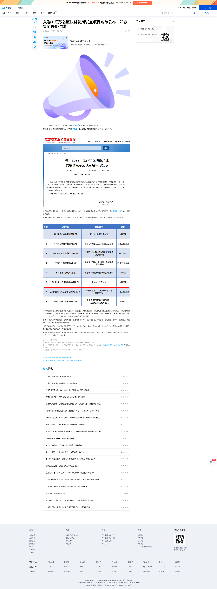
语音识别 (177, 567)
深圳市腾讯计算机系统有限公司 (86, 582)
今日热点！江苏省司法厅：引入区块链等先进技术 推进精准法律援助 (70, 500)
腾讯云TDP (105, 544)
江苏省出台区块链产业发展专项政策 (58, 376)
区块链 (75, 125)
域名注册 (51, 562)
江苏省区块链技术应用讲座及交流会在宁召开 (62, 383)
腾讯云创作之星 (106, 541)
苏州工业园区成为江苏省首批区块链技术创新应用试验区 (65, 424)
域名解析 (146, 562)
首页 (3, 13)
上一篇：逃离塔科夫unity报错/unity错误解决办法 (57, 357)
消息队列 (98, 562)
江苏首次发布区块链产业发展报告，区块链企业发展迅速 (65, 397)
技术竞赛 (68, 544)
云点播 (114, 571)
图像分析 (130, 567)
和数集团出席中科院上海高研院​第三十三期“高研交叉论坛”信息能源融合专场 (72, 479)
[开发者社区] (19, 8)
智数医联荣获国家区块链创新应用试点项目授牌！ (63, 466)
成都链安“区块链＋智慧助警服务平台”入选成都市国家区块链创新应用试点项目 (73, 431)
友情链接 (140, 544)
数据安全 (51, 571)
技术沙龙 (32, 541)
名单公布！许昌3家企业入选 (56, 493)
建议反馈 (186, 7)
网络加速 (114, 562)
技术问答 (32, 538)
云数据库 (130, 562)
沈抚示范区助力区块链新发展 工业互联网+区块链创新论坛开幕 (68, 507)
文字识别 (98, 571)
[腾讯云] (6, 8)
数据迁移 (177, 571)
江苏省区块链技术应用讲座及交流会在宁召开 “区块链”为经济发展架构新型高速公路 (74, 404)
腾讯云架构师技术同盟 (108, 538)
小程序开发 (146, 571)
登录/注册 (208, 8)
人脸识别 (51, 567)
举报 (129, 31)
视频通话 (114, 567)
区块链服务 (83, 562)
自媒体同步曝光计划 (72, 535)
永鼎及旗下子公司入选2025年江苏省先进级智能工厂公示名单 (67, 390)
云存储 (161, 562)
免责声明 (140, 538)
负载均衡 (67, 571)
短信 (81, 571)
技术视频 (32, 544)
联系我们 (140, 541)
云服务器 (67, 562)
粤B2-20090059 (113, 582)
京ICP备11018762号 (125, 585)
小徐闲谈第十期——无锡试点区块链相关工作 (62, 438)
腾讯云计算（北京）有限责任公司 (96, 585)
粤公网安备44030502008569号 (130, 582)
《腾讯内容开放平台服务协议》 (112, 345)
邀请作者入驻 (70, 538)
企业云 (82, 567)
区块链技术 (117, 211)
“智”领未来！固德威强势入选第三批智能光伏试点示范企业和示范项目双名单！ (73, 411)
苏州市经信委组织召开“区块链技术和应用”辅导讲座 (64, 445)
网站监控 (162, 571)
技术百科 (32, 550)
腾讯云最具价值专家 (108, 535)
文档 (179, 7)
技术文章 (32, 535)
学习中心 (32, 547)
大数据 (129, 571)
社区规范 (140, 535)
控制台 (194, 7)
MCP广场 (51, 13)
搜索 (194, 13)
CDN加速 (99, 567)
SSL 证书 (162, 567)
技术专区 (32, 552)
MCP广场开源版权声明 (145, 547)
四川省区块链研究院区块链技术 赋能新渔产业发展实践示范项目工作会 (70, 459)
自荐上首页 (69, 541)
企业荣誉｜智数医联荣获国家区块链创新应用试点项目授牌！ (67, 486)
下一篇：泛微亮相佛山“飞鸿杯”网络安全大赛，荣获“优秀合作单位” (63, 360)
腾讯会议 (67, 567)
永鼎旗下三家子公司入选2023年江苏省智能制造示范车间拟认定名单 (70, 473)
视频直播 (177, 562)
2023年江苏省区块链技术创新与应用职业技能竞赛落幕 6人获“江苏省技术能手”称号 (74, 417)
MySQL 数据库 (147, 567)
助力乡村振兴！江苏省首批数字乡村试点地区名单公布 (65, 452)
